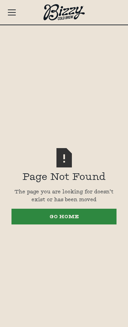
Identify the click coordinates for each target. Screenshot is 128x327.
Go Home (64, 216)
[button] (19, 12)
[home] (64, 12)
